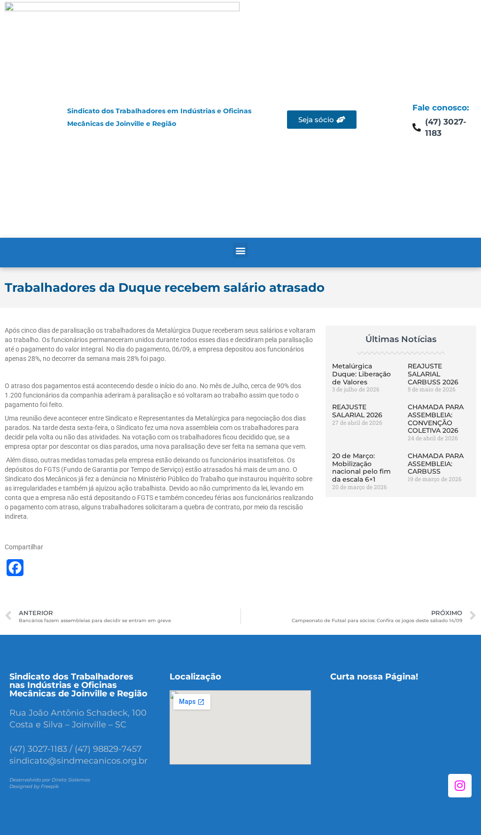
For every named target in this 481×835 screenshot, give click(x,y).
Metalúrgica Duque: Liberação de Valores (361, 374)
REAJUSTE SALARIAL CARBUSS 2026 (433, 374)
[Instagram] (460, 785)
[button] (240, 250)
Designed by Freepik (34, 786)
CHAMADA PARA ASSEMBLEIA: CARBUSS (436, 464)
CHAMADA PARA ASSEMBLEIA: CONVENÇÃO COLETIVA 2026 (436, 419)
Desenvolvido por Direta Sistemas (49, 780)
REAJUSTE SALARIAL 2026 (357, 411)
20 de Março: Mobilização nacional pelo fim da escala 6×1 (361, 468)
